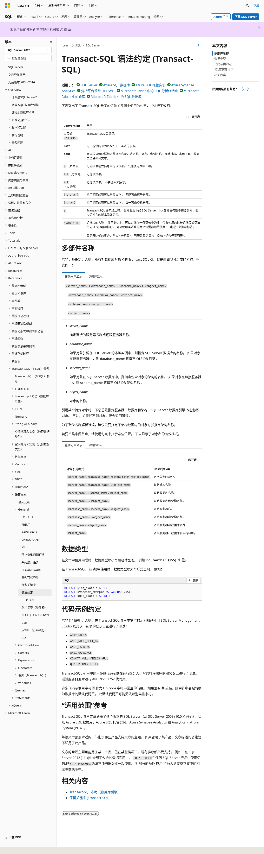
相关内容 (220, 75)
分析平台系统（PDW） (98, 91)
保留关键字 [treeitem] (28, 585)
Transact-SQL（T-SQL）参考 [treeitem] (32, 378)
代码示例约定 (223, 64)
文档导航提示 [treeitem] (17, 75)
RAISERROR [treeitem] (29, 532)
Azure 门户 (220, 17)
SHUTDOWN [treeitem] (29, 577)
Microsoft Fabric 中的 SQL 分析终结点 (149, 91)
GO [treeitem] (23, 638)
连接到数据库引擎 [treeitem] (23, 112)
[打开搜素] (247, 5)
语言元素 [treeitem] (24, 502)
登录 (256, 5)
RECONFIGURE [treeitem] (31, 570)
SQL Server (93, 45)
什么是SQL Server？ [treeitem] (25, 97)
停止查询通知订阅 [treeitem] (33, 555)
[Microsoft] (7, 5)
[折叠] (51, 42)
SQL (78, 45)
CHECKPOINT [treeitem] (30, 540)
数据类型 (220, 59)
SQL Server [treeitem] (15, 67)
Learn (66, 45)
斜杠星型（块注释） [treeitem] (34, 607)
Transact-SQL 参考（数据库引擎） (95, 792)
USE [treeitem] (24, 623)
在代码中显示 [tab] (73, 276)
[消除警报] (259, 27)
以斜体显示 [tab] (95, 276)
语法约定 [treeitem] (27, 592)
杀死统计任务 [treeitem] (30, 562)
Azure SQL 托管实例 (151, 85)
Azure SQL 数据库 (116, 85)
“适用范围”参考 (224, 69)
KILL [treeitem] (24, 547)
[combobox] (28, 50)
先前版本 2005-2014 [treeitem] (21, 82)
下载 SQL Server (246, 17)
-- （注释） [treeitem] (28, 600)
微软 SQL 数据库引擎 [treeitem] (25, 105)
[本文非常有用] (242, 89)
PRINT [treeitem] (25, 524)
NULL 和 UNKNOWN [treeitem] (35, 615)
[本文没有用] (247, 89)
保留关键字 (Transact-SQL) (90, 798)
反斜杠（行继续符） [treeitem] (34, 630)
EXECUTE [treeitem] (27, 517)
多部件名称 (221, 53)
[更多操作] (198, 45)
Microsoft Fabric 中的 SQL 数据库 (116, 96)
